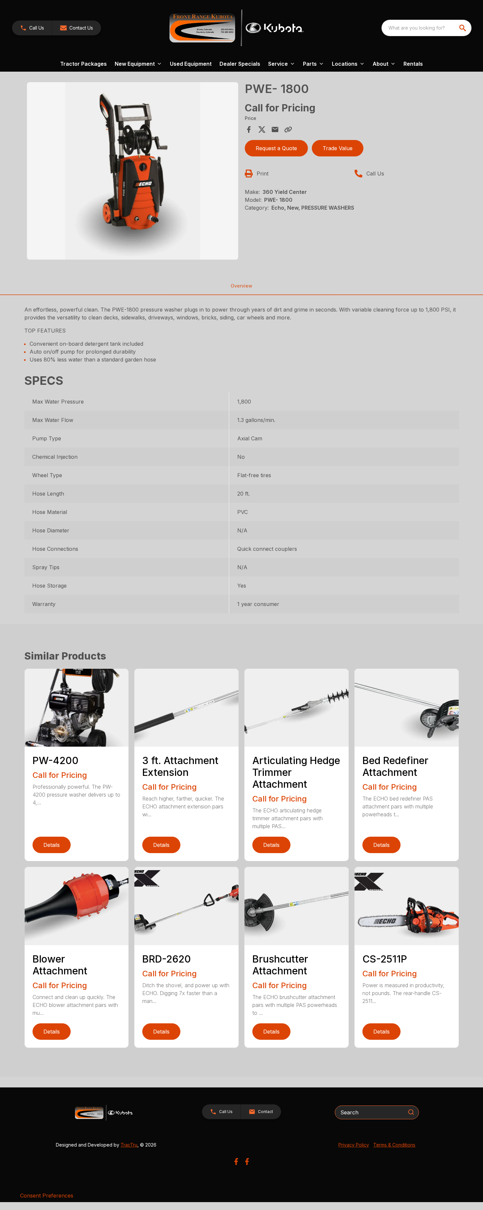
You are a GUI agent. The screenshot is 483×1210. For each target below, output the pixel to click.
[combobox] (426, 28)
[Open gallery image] (133, 171)
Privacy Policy (353, 1145)
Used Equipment (191, 63)
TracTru (129, 1145)
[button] (32, 27)
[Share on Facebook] (249, 129)
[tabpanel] (133, 172)
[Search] (411, 1112)
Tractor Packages (83, 63)
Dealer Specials (239, 63)
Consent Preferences (46, 1195)
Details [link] (51, 845)
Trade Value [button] (338, 148)
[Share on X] (262, 129)
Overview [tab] (241, 286)
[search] (463, 27)
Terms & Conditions (394, 1145)
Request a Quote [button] (276, 148)
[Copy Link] (288, 129)
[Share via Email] (275, 129)
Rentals (413, 63)
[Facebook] (236, 1161)
